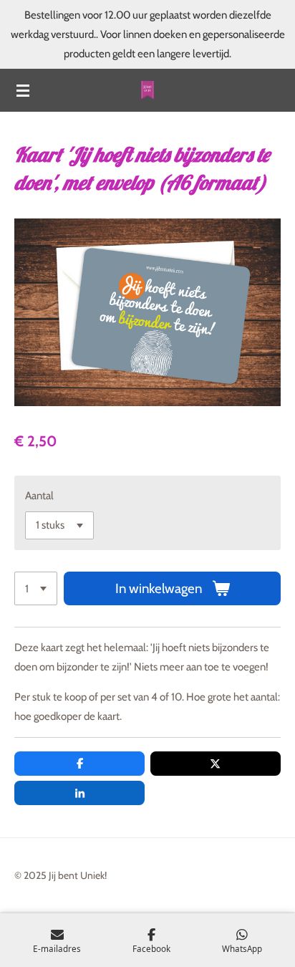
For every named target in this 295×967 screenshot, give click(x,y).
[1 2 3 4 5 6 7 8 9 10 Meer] (35, 588)
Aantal (39, 495)
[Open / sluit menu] (23, 90)
